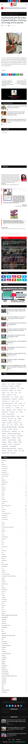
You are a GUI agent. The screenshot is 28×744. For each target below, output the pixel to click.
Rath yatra (4, 418)
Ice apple (20, 403)
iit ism (3, 405)
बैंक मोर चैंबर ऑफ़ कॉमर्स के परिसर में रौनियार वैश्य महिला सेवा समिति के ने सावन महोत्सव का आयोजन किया (13, 265)
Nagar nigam (9, 409)
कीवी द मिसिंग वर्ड (14, 431)
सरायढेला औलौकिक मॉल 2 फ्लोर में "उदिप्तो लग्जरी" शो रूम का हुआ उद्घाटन (16, 348)
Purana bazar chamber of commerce (8, 416)
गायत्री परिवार (4, 433)
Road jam (10, 420)
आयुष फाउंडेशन (4, 429)
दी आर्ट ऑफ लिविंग (19, 435)
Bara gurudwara (13, 388)
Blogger (23, 741)
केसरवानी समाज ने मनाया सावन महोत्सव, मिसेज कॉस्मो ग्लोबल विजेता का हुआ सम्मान (16, 354)
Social (21, 422)
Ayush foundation (5, 388)
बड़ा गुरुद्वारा (14, 655)
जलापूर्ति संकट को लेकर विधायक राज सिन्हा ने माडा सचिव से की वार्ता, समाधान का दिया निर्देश (17, 107)
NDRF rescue (20, 409)
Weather (21, 424)
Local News (17, 407)
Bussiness (19, 390)
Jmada (22, 405)
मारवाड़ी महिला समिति (5, 446)
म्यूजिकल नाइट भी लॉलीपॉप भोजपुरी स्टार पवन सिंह (9, 448)
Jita (19, 405)
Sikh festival (16, 422)
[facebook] (9, 1)
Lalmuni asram (8, 407)
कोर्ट (19, 431)
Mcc (21, 407)
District (15, 394)
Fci (9, 401)
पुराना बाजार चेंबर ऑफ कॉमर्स (14, 653)
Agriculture (14, 460)
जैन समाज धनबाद (12, 435)
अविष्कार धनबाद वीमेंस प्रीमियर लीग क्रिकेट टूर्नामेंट (9, 427)
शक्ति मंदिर (15, 450)
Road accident (4, 420)
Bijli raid (22, 388)
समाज (19, 450)
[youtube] (19, 1)
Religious (19, 418)
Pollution (3, 414)
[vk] (3, 280)
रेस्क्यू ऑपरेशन (4, 450)
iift (24, 403)
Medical (3, 409)
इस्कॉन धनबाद (15, 429)
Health (15, 403)
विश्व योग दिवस (10, 450)
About (13, 739)
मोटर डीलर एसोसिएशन (13, 446)
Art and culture (4, 386)
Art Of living (11, 386)
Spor (8, 424)
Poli (14, 568)
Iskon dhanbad (8, 405)
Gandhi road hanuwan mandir (7, 403)
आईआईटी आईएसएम (21, 427)
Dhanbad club (9, 394)
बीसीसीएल (20, 442)
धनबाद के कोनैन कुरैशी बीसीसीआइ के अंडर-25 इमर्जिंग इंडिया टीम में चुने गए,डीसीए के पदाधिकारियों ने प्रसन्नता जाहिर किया (16, 367)
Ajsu (14, 462)
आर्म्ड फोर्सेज (10, 429)
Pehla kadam (14, 566)
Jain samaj (15, 405)
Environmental (4, 401)
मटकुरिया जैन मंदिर (17, 444)
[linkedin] (21, 706)
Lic (12, 407)
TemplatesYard (13, 741)
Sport (11, 424)
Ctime (20, 392)
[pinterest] (15, 1)
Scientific (3, 422)
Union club (16, 424)
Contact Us (18, 739)
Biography (11, 390)
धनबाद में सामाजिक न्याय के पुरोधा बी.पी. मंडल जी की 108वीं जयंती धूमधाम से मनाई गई (16, 336)
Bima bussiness (5, 390)
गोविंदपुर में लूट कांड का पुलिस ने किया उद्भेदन (14, 433)
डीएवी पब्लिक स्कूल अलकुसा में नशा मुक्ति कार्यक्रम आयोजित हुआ (15, 360)
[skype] (17, 1)
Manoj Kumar (5, 25)
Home (3, 13)
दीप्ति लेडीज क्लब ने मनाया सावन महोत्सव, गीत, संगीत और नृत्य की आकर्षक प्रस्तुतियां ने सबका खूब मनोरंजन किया (14, 242)
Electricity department (6, 399)
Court (8, 392)
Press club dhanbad (10, 414)
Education (16, 396)
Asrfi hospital (17, 386)
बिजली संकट (15, 442)
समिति (23, 450)
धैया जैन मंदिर (14, 437)
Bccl (18, 388)
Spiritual (3, 424)
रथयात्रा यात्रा (20, 448)
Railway (22, 416)
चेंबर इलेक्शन (4, 435)
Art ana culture (14, 466)
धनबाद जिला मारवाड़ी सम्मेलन (6, 437)
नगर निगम (18, 437)
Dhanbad (3, 394)
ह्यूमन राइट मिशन (14, 692)
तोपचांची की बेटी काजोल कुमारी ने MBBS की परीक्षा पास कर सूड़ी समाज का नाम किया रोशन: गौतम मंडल (15, 8)
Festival (13, 401)
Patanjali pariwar (14, 564)
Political (6, 13)
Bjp (15, 390)
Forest (17, 401)
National (14, 409)
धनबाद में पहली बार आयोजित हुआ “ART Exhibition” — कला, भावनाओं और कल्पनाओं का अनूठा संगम (13, 250)
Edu (12, 396)
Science (19, 420)
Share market (9, 422)
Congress (3, 392)
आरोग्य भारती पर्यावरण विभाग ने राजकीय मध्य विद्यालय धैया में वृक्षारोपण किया (17, 342)
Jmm (3, 407)
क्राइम (22, 431)
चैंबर (8, 435)
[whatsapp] (19, 280)
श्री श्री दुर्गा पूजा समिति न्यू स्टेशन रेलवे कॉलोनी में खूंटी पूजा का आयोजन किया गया (14, 258)
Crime (16, 392)
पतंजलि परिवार (14, 651)
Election (21, 396)
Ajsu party (14, 464)
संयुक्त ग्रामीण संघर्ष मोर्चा (14, 690)
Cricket (12, 392)
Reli (15, 418)
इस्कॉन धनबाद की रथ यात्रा (6, 431)
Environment (21, 399)
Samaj (15, 420)
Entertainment (14, 399)
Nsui (25, 409)
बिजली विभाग (10, 442)
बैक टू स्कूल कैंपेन (4, 444)
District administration (6, 396)
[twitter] (11, 1)
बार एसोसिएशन (4, 442)
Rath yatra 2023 (10, 418)
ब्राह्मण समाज (11, 444)
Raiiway (18, 416)
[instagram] (13, 1)
